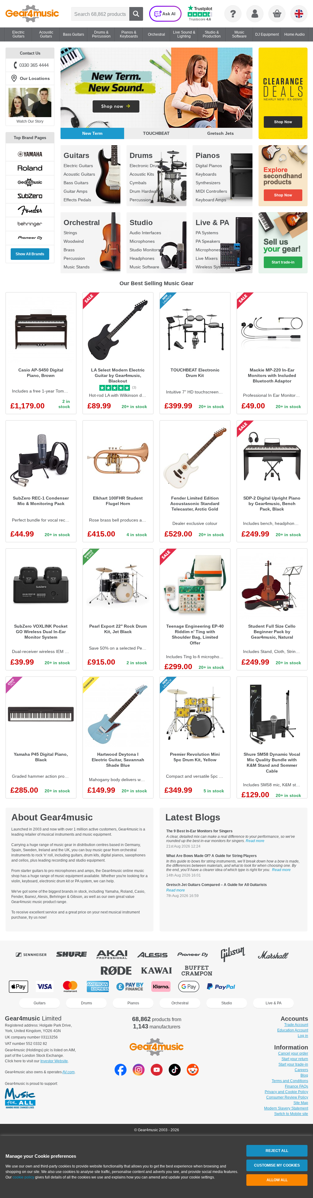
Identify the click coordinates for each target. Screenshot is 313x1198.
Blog (304, 1075)
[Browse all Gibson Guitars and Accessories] (237, 955)
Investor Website (54, 1061)
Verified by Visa (253, 986)
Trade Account (296, 1025)
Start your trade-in (293, 1064)
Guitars (76, 155)
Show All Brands (30, 254)
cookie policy (23, 1177)
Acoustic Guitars (79, 174)
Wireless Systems (213, 266)
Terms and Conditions (290, 1081)
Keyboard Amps (211, 199)
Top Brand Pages (30, 137)
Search (136, 14)
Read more (255, 841)
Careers (301, 1070)
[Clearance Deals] (283, 93)
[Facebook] (121, 1074)
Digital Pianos (209, 165)
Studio (141, 222)
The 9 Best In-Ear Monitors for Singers (199, 831)
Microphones (142, 241)
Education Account (292, 1030)
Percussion (140, 199)
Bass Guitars (76, 182)
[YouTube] (157, 1074)
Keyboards (206, 174)
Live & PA (212, 222)
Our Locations (35, 78)
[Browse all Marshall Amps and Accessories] (277, 955)
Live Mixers (207, 258)
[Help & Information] (233, 13)
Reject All (277, 1151)
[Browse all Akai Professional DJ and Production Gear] (116, 955)
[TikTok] (175, 1074)
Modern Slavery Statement (286, 1108)
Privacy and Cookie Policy (286, 1092)
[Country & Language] (299, 13)
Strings (70, 232)
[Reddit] (193, 1074)
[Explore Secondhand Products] (283, 175)
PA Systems (207, 232)
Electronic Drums (146, 165)
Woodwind (74, 241)
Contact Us (30, 53)
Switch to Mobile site (291, 1114)
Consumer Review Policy (287, 1097)
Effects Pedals (77, 199)
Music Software (144, 266)
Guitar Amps (75, 191)
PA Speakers (208, 241)
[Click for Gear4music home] (32, 14)
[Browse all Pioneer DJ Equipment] (197, 955)
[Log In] (255, 13)
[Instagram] (139, 1074)
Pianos (208, 155)
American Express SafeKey (284, 986)
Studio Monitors (145, 249)
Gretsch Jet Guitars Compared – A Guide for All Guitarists (216, 885)
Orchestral (82, 222)
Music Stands (77, 266)
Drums (141, 155)
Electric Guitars (78, 165)
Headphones (142, 258)
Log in (303, 1036)
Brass (69, 249)
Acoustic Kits (142, 174)
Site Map (300, 1103)
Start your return (295, 1059)
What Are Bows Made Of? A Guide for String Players (211, 856)
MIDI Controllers (211, 191)
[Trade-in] (283, 242)
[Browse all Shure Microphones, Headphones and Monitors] (76, 955)
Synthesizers (208, 182)
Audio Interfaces (145, 232)
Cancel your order (293, 1053)
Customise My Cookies (277, 1165)
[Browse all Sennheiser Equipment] (35, 955)
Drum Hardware (145, 191)
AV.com (68, 1072)
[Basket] (277, 14)
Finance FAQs (296, 1086)
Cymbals (138, 182)
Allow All (277, 1180)
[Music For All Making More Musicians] (20, 1098)
